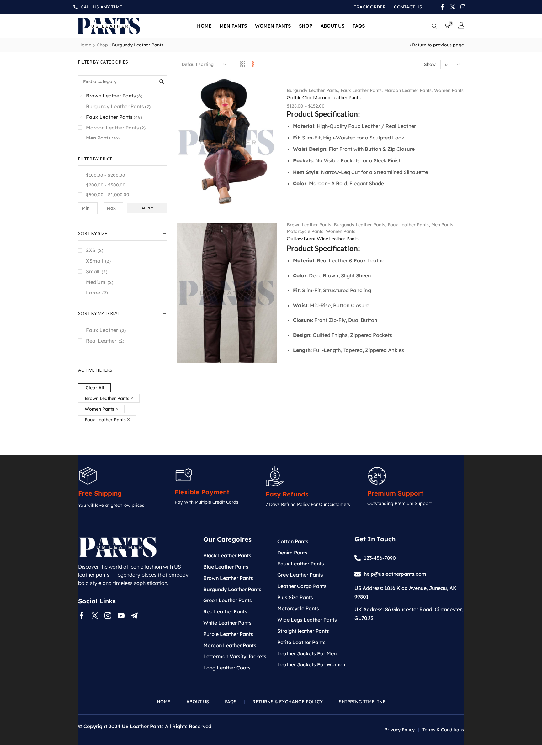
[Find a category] (161, 81)
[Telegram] (134, 615)
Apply (147, 208)
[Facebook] (81, 615)
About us (332, 26)
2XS (90, 250)
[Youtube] (121, 615)
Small (92, 271)
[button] (434, 26)
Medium (95, 282)
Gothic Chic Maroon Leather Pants (324, 97)
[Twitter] (94, 615)
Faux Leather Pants (361, 90)
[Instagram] (107, 615)
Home (204, 26)
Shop (305, 26)
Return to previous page (438, 45)
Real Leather (101, 341)
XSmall (94, 261)
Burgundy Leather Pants (312, 90)
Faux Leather (102, 330)
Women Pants (273, 26)
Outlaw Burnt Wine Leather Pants (323, 238)
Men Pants (233, 26)
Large (93, 293)
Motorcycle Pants (305, 231)
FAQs (359, 26)
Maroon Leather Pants (408, 90)
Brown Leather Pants (309, 225)
